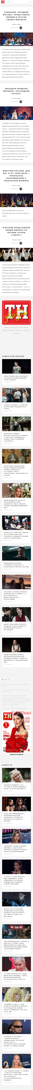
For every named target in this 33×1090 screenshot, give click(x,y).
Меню (30, 2)
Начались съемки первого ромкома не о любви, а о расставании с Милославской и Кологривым (16, 595)
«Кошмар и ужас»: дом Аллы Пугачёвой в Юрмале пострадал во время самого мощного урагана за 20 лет (15, 1008)
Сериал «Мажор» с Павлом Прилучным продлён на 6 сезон (16, 406)
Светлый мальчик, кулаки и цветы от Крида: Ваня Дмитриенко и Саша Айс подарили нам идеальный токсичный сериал (16, 945)
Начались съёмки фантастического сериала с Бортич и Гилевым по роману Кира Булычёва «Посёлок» (16, 437)
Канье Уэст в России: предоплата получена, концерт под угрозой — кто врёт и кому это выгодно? (14, 912)
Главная (9, 1)
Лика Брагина (15, 27)
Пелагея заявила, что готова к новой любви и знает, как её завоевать (15, 786)
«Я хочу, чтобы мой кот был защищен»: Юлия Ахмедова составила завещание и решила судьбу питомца (14, 880)
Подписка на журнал (16, 754)
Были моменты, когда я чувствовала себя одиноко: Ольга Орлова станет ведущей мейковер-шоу (16, 504)
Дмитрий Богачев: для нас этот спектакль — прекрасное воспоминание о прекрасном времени (16, 176)
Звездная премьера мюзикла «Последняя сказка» (16, 91)
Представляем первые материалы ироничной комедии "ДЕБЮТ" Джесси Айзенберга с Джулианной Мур (16, 658)
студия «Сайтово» (21, 708)
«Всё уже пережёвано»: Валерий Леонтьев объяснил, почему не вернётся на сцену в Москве (14, 817)
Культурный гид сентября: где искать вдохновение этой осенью (16, 378)
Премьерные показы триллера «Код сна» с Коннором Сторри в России (16, 565)
